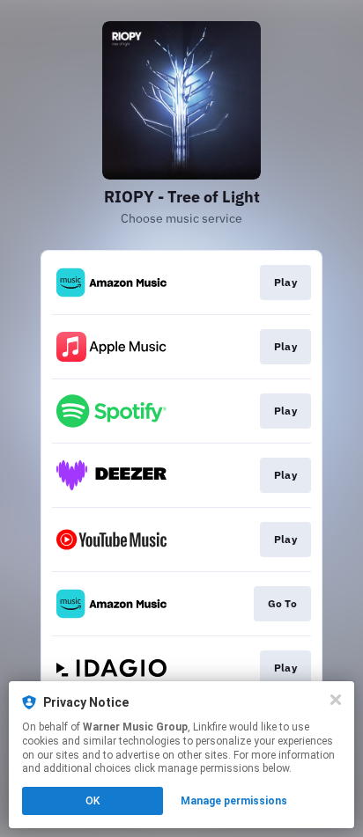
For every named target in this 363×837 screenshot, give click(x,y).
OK (92, 801)
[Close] (336, 700)
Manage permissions (234, 801)
